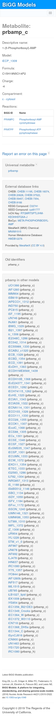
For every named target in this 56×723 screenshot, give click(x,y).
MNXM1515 (14, 231)
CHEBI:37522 (32, 195)
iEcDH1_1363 (17, 366)
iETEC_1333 (17, 468)
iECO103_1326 (18, 411)
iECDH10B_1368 (19, 379)
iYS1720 (14, 647)
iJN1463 (14, 643)
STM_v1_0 (15, 541)
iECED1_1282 (17, 387)
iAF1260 (14, 289)
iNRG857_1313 (18, 480)
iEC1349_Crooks (19, 611)
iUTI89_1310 (17, 521)
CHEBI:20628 (15, 195)
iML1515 (14, 586)
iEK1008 (14, 598)
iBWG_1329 (16, 326)
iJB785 (13, 590)
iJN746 (13, 318)
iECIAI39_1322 (18, 403)
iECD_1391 (16, 362)
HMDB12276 (15, 238)
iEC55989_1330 (19, 346)
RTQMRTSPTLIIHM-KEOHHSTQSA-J (26, 215)
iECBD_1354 (17, 358)
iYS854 (13, 602)
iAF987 (13, 545)
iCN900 (13, 639)
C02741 (34, 206)
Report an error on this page (25, 153)
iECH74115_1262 (20, 391)
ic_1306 (13, 334)
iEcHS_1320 (16, 395)
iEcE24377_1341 (19, 383)
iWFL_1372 (16, 525)
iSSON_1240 (17, 509)
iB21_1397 (15, 330)
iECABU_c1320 (18, 350)
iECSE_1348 (17, 440)
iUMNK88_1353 (19, 517)
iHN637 (13, 562)
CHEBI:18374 (41, 191)
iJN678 (13, 550)
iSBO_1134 (16, 493)
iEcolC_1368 (17, 427)
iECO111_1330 (18, 415)
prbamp (13, 170)
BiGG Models (19, 4)
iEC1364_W (16, 615)
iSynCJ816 (15, 635)
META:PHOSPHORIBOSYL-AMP (28, 222)
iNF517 (13, 582)
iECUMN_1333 (18, 456)
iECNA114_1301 (19, 407)
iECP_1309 (9, 61)
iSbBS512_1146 (19, 488)
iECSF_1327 (17, 444)
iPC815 (13, 310)
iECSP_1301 (17, 452)
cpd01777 (34, 209)
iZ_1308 (14, 529)
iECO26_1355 (17, 419)
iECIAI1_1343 (17, 399)
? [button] (48, 153)
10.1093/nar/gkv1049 (16, 697)
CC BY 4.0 (38, 245)
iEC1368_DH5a (18, 627)
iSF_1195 (15, 314)
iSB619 (13, 297)
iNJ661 (13, 322)
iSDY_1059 (16, 497)
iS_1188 (14, 484)
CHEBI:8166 (15, 202)
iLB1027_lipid (17, 594)
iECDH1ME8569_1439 (23, 371)
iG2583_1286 (17, 472)
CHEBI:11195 (24, 191)
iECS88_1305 (17, 432)
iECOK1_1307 (18, 423)
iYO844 (13, 574)
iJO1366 (14, 285)
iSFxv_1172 (16, 505)
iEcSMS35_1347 (19, 448)
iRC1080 (14, 566)
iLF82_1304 (16, 476)
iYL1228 (14, 537)
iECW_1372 (16, 460)
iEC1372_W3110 (19, 619)
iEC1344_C (16, 631)
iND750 (13, 305)
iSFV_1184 (15, 501)
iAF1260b (15, 578)
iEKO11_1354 (17, 464)
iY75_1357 (15, 570)
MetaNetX (24, 245)
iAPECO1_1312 (19, 301)
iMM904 (13, 293)
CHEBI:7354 (32, 198)
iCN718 (13, 623)
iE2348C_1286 (18, 338)
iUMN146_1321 (18, 513)
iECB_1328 (16, 354)
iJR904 (13, 533)
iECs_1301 (15, 436)
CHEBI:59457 (15, 198)
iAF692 (13, 554)
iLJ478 (13, 558)
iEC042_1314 (17, 342)
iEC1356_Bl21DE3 (20, 607)
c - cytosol (8, 99)
